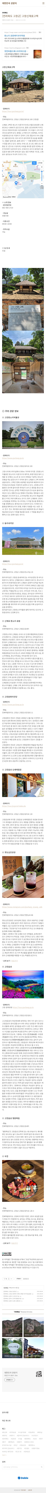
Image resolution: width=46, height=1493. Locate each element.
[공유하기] (8, 1278)
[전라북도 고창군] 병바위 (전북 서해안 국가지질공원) (17, 1294)
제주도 (5, 1435)
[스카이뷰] (40, 163)
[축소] (42, 183)
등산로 (5, 1432)
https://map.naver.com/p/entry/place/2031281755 (20, 32)
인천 (35, 1439)
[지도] (34, 163)
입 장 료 (18, 1451)
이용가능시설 (7, 1445)
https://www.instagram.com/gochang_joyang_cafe (22, 907)
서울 (20, 1439)
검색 (42, 1467)
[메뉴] (43, 3)
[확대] (42, 167)
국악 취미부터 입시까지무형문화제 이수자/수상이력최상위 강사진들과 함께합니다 (23, 39)
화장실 (40, 1432)
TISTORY (23, 1490)
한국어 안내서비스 (23, 1435)
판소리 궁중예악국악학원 (14, 35)
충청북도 (28, 1439)
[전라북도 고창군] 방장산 (10, 1291)
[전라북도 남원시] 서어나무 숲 (11, 1296)
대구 (41, 1439)
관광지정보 (36, 1448)
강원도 (27, 1448)
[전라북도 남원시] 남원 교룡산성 (11, 1301)
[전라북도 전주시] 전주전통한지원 (12, 1298)
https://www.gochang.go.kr (13, 458)
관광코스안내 (29, 1442)
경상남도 (23, 1445)
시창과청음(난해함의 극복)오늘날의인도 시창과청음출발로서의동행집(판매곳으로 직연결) (16, 55)
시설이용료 (22, 1432)
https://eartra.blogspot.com (14, 48)
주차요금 (13, 1432)
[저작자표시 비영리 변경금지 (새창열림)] (26, 1279)
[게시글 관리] (11, 1278)
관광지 (20, 1442)
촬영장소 (32, 1445)
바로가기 (14, 960)
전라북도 (6, 1288)
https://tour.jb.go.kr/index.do (14, 806)
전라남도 (27, 1451)
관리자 (30, 1490)
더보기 (4, 1455)
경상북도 (32, 1432)
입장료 (14, 1439)
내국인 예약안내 (8, 1451)
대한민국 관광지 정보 (11, 1375)
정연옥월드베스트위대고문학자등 (16, 51)
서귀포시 (35, 1435)
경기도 (20, 1448)
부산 (16, 1445)
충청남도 (12, 1442)
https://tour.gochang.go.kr (12, 564)
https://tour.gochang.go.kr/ (13, 111)
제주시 (12, 1435)
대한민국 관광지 (9, 3)
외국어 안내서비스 (9, 1448)
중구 (4, 1442)
